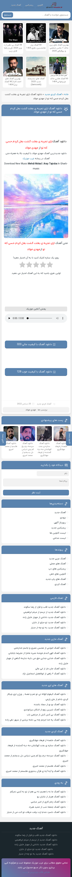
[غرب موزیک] (54, 5)
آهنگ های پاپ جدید (56, 579)
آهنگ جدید (16, 5)
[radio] (50, 266)
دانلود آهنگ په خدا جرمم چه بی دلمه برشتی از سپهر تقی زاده (35, 719)
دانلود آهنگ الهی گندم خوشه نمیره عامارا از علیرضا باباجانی (37, 653)
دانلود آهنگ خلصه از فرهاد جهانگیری (47, 740)
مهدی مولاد (31, 148)
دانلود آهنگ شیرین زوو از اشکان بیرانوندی (45, 709)
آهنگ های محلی (58, 563)
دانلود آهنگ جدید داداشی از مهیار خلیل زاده (44, 617)
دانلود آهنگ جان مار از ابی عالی (50, 668)
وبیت (25, 872)
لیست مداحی (59, 538)
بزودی (63, 517)
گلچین (40, 5)
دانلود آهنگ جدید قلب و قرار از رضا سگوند (45, 607)
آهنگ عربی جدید (57, 558)
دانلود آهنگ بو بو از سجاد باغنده (50, 704)
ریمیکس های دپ (57, 568)
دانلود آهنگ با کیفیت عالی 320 (34, 344)
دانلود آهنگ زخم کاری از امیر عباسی (48, 801)
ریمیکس (29, 5)
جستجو (7, 15)
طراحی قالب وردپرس (40, 872)
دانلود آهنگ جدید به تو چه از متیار (48, 627)
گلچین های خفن (57, 574)
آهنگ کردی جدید (53, 94)
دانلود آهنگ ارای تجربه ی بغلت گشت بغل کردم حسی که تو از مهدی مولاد (36, 110)
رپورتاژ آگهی (60, 522)
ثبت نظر (36, 492)
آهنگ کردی (60, 584)
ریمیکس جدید (58, 527)
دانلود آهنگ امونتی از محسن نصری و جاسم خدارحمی (40, 648)
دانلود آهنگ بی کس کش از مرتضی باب (46, 714)
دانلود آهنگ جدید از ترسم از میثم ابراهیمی (44, 612)
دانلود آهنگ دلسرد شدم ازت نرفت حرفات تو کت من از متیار (36, 812)
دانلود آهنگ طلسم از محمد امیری (49, 766)
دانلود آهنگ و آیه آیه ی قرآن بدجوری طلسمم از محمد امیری (36, 771)
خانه (66, 94)
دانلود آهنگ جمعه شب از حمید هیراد (47, 807)
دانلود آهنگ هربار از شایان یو (51, 796)
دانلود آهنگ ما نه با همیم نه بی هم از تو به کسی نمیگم (38, 791)
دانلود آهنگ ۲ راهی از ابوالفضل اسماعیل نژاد (44, 673)
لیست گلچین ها (58, 533)
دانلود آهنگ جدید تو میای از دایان (49, 622)
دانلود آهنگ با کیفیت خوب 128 (34, 371)
